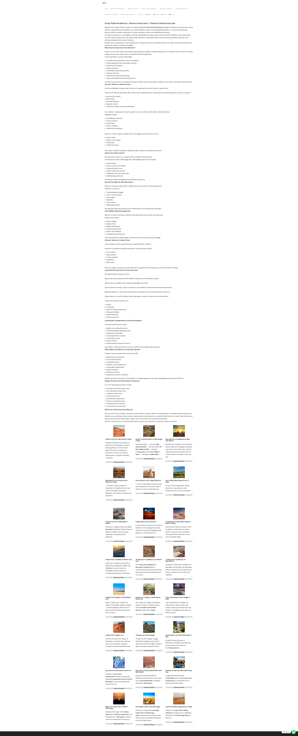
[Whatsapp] (294, 732)
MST (104, 3)
